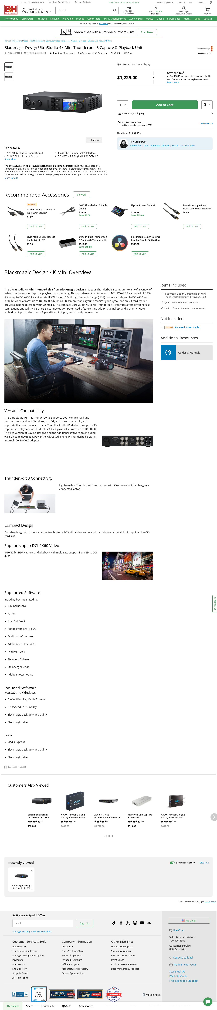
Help (191, 2)
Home (7, 41)
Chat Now (147, 32)
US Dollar (191, 920)
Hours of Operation (72, 955)
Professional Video (20, 41)
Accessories (86, 1006)
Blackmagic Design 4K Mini (100, 41)
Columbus (103, 24)
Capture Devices (78, 41)
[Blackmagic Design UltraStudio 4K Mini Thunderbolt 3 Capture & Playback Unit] (62, 102)
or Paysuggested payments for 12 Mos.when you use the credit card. (188, 78)
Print (129, 53)
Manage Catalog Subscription (28, 955)
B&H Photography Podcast (125, 968)
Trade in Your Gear (184, 964)
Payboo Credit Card (72, 959)
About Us (181, 2)
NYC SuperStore (166, 2)
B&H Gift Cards (178, 976)
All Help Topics (20, 977)
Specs (29, 1006)
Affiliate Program (71, 964)
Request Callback (183, 957)
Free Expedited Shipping (183, 981)
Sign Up (84, 923)
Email (18, 923)
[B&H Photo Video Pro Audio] (12, 9)
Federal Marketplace (122, 946)
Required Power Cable (187, 327)
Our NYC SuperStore (73, 950)
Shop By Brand (20, 973)
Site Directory (19, 968)
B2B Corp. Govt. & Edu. (123, 955)
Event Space (117, 959)
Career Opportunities (73, 973)
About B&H (67, 946)
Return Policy (19, 946)
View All (81, 194)
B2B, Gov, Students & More (31, 2)
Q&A (66, 1006)
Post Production (37, 41)
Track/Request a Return (24, 950)
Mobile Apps (153, 994)
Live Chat (201, 2)
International (19, 964)
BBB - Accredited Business (20, 994)
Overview (13, 1006)
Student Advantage (121, 950)
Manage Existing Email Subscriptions (32, 931)
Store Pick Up (177, 971)
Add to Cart (164, 105)
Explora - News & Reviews (125, 964)
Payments (17, 959)
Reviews (47, 1006)
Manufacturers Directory (75, 968)
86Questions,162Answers (92, 53)
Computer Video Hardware (57, 41)
